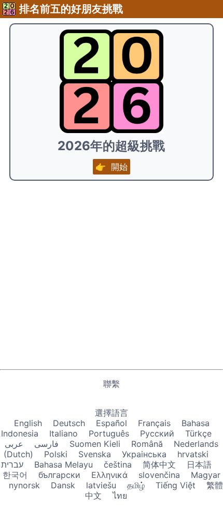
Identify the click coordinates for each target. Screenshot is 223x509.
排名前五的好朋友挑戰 (71, 9)
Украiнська (144, 454)
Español (111, 423)
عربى (14, 444)
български (59, 475)
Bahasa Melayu (63, 464)
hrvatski (192, 454)
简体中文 (159, 464)
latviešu (101, 485)
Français (154, 423)
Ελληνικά (109, 475)
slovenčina (159, 475)
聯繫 (111, 384)
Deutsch (69, 423)
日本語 (199, 464)
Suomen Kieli (94, 444)
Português (109, 433)
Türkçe (198, 433)
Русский (157, 433)
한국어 (15, 475)
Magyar (205, 475)
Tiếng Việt (176, 485)
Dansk (63, 485)
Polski (55, 454)
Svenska (94, 454)
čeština (118, 464)
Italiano (63, 433)
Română (147, 444)
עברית (12, 464)
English (28, 423)
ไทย (120, 495)
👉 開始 (111, 167)
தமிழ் (136, 485)
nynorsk (24, 485)
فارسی (46, 444)
